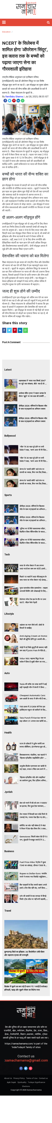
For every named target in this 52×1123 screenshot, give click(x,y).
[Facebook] (21, 1068)
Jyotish (8, 791)
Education (6, 32)
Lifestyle (9, 613)
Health (8, 732)
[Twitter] (26, 1068)
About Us (8, 1078)
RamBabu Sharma (14, 96)
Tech (7, 554)
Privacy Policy (19, 1078)
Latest (8, 369)
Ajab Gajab (11, 1082)
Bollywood (10, 435)
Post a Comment (11, 342)
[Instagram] (30, 1068)
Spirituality (21, 1082)
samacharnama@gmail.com (26, 1058)
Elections (26, 1086)
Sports (8, 495)
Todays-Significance (36, 1082)
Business (9, 851)
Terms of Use (31, 1078)
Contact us (43, 1078)
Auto (7, 673)
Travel (7, 910)
